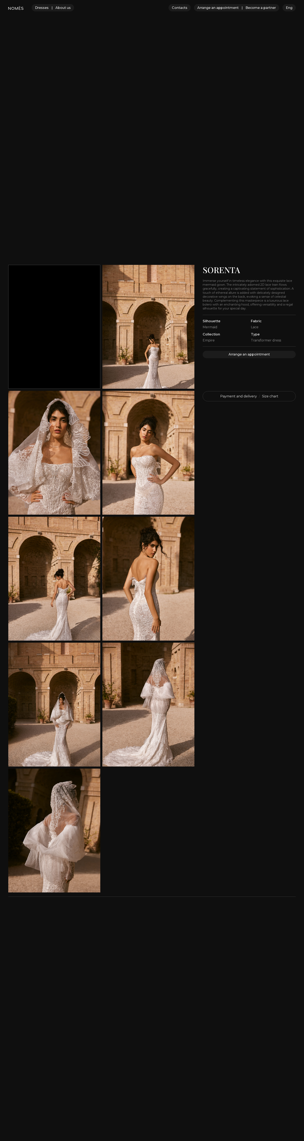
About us (63, 8)
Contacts (179, 8)
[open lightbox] (148, 327)
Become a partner (260, 8)
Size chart (270, 396)
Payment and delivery (238, 396)
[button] (289, 7)
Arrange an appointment (218, 8)
